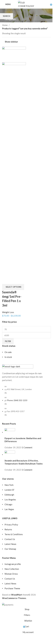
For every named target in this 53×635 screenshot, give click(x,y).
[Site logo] (26, 4)
